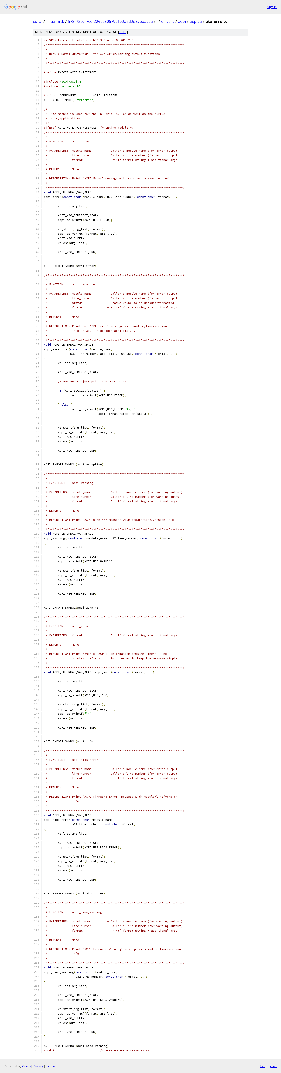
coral (37, 21)
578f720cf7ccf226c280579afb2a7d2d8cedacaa (110, 21)
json (273, 1066)
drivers (167, 21)
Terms (50, 1066)
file (122, 32)
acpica (196, 21)
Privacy (38, 1066)
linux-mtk (55, 21)
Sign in (272, 7)
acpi (182, 21)
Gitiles (26, 1066)
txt (262, 1066)
